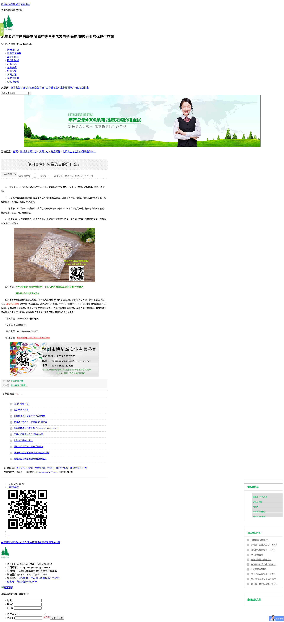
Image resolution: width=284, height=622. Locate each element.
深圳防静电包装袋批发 (77, 87)
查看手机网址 (35, 176)
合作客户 (27, 542)
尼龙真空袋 (40, 468)
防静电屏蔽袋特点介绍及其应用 (28, 434)
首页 (15, 151)
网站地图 (25, 4)
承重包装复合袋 (259, 512)
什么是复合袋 (17, 381)
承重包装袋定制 (57, 87)
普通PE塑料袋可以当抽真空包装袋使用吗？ (265, 579)
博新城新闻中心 (28, 151)
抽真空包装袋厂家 (39, 87)
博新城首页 (13, 50)
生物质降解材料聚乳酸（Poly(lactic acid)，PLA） (36, 428)
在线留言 (15, 4)
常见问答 (55, 151)
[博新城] (8, 29)
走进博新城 (13, 78)
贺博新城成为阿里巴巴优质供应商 (29, 416)
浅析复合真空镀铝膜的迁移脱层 (28, 446)
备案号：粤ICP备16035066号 (22, 581)
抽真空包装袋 (62, 468)
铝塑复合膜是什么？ (23, 440)
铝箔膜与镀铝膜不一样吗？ (263, 550)
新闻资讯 (12, 74)
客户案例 (12, 67)
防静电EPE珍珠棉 (260, 497)
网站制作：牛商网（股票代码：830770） (40, 578)
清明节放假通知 (21, 410)
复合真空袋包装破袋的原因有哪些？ (30, 459)
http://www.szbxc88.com (46, 472)
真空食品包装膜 (259, 517)
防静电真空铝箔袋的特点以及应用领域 (31, 453)
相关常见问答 (254, 533)
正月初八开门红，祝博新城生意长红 (30, 422)
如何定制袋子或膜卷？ (261, 560)
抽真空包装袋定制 (24, 468)
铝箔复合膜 (257, 502)
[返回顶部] (7, 587)
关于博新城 (7, 542)
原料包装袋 (13, 60)
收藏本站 (6, 4)
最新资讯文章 (254, 599)
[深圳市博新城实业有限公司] (27, 558)
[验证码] (46, 617)
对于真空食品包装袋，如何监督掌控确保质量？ (265, 584)
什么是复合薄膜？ (19, 385)
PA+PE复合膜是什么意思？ (263, 574)
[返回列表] (9, 176)
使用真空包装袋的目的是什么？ (79, 151)
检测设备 (12, 71)
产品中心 (12, 64)
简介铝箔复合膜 (21, 404)
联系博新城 (13, 81)
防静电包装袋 (14, 53)
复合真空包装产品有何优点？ (264, 545)
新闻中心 (44, 151)
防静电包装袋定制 (20, 87)
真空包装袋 (13, 57)
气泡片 (255, 507)
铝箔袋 (50, 468)
